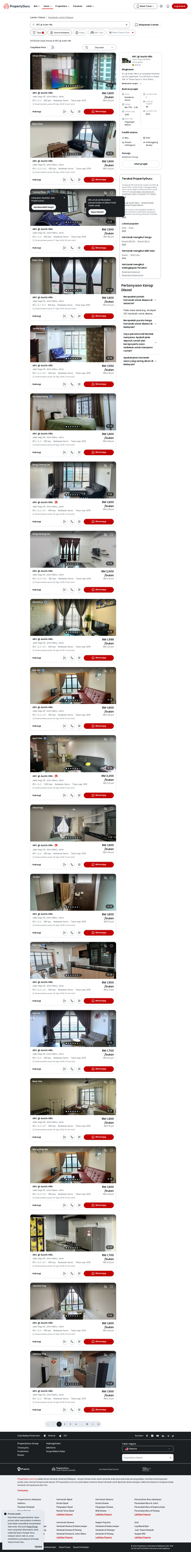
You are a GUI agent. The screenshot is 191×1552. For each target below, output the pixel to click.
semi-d (135, 194)
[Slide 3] (70, 85)
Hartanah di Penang (105, 1534)
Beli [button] (35, 6)
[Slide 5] (75, 85)
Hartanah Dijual (64, 1499)
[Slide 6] (77, 85)
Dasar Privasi (64, 1547)
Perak (131, 228)
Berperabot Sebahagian (133, 275)
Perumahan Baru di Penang (147, 1511)
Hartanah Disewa (104, 1499)
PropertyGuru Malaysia (29, 1499)
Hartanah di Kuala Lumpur (107, 1526)
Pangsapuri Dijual (64, 1507)
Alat (137, 1522)
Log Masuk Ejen (142, 1526)
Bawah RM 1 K (144, 241)
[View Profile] (38, 55)
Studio (125, 255)
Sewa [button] (46, 6)
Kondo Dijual (62, 1503)
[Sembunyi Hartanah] (105, 56)
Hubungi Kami (53, 1443)
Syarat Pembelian (81, 1547)
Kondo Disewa (102, 1503)
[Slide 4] (73, 85)
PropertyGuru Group (27, 1443)
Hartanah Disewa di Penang (69, 1530)
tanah (153, 194)
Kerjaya (20, 1455)
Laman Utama (37, 17)
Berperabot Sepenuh (131, 272)
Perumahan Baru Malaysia (148, 1499)
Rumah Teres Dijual (65, 1511)
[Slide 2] (68, 85)
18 (87, 1424)
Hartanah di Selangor (105, 1530)
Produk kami (23, 1451)
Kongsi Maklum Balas (55, 1451)
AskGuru (21, 1503)
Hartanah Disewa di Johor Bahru (71, 1534)
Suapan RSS (140, 1534)
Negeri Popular (103, 1522)
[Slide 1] (66, 85)
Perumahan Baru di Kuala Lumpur (150, 1507)
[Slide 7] (79, 222)
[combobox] (80, 25)
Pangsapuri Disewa (104, 1507)
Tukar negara (129, 1443)
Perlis (124, 228)
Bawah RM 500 (128, 241)
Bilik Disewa (101, 1511)
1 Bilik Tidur (135, 255)
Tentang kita (23, 1448)
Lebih (89, 6)
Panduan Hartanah (25, 1507)
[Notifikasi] (168, 6)
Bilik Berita (51, 1448)
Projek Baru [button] (61, 6)
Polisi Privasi (32, 1526)
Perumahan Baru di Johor (146, 1503)
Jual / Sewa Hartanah (144, 1530)
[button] (132, 83)
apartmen (126, 194)
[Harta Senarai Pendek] (111, 56)
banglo (142, 194)
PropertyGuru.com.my (27, 1479)
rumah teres (135, 191)
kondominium (148, 191)
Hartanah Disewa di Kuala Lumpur (71, 1526)
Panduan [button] (77, 6)
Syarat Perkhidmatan (46, 1547)
